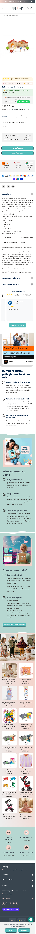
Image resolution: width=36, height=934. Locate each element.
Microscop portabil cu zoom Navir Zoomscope (9, 793)
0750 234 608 (24, 102)
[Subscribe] (32, 899)
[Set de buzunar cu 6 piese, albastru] (26, 738)
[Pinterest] (13, 186)
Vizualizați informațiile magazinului (27, 137)
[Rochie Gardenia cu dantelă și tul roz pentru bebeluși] (26, 805)
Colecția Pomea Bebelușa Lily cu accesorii (26, 680)
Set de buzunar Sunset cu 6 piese (9, 748)
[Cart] (31, 8)
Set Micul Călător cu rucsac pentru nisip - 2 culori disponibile (9, 725)
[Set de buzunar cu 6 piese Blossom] (9, 760)
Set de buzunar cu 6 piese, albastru (26, 748)
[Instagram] (6, 903)
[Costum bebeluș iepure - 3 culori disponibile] (9, 693)
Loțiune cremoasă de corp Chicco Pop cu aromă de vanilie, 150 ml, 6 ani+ (25, 703)
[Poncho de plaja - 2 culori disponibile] (26, 760)
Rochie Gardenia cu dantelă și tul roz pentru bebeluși (26, 816)
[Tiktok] (13, 903)
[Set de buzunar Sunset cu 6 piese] (9, 738)
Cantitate (4, 116)
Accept (24, 930)
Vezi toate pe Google (17, 325)
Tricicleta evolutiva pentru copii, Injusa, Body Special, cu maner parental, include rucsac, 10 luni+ (26, 793)
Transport (14, 110)
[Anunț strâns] (31, 1)
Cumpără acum (17, 153)
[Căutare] (28, 8)
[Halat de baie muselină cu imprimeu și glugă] (9, 670)
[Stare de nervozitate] (8, 186)
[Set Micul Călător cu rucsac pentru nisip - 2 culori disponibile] (9, 715)
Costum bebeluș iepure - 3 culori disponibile (9, 703)
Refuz (11, 930)
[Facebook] (3, 186)
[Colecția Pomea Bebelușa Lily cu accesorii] (26, 670)
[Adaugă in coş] (26, 675)
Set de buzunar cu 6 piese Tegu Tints (26, 725)
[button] (3, 8)
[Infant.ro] (18, 8)
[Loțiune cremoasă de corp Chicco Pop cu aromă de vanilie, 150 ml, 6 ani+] (26, 693)
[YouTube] (16, 903)
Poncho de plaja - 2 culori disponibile (26, 770)
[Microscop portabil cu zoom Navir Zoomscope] (9, 783)
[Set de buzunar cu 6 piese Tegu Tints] (26, 715)
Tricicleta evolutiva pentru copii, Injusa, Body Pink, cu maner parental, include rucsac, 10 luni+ (9, 816)
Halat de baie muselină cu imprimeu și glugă (9, 680)
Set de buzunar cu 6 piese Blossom (9, 770)
